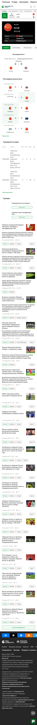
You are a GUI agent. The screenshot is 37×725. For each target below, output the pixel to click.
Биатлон (26, 647)
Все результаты (7, 192)
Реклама (17, 650)
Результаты (27, 47)
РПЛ (21, 11)
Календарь (16, 47)
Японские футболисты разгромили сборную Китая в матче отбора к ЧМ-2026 (13, 251)
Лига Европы (28, 11)
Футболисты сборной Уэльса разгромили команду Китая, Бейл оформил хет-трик (12, 467)
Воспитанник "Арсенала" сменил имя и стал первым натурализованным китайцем (13, 371)
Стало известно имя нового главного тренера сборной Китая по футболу (12, 275)
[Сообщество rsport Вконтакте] (21, 635)
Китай (11, 71)
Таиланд (26, 71)
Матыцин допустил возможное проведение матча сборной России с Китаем (11, 325)
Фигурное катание (15, 647)
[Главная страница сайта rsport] (12, 6)
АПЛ (35, 11)
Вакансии (5, 658)
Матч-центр (4, 15)
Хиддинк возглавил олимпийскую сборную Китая (13, 412)
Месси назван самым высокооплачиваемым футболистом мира (10, 431)
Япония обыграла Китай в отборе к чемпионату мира (12, 348)
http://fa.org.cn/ (21, 41)
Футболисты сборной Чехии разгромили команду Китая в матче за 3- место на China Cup (13, 449)
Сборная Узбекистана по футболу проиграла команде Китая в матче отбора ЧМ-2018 (12, 503)
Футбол (16, 24)
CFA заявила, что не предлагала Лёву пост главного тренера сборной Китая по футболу (12, 557)
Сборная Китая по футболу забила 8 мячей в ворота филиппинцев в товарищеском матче (12, 539)
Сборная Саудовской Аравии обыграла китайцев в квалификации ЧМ (12, 226)
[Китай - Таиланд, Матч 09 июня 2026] (19, 31)
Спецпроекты (7, 650)
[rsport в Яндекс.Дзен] (13, 635)
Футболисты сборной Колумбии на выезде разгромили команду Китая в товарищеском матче (13, 485)
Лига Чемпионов (13, 11)
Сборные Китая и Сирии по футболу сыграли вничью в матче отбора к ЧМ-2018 (12, 521)
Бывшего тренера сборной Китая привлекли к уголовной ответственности (13, 299)
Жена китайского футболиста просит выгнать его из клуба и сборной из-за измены (13, 593)
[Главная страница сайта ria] (2, 6)
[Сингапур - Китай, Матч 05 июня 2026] (18, 31)
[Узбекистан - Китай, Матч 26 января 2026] (14, 31)
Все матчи (5, 136)
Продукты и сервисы (29, 650)
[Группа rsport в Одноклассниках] (29, 635)
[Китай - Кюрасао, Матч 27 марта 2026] (15, 31)
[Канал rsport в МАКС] (5, 635)
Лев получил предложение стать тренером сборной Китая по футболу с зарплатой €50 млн (12, 576)
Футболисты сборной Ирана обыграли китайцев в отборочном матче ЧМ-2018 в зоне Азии (13, 611)
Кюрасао (27, 121)
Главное (4, 11)
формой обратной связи (26, 700)
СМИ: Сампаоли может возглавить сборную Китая (12, 395)
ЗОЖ (32, 647)
